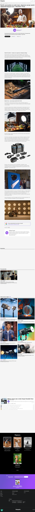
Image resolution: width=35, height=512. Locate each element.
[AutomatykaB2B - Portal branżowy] (18, 509)
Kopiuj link (18, 36)
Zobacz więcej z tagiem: (5, 296)
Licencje (13, 493)
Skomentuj (13, 36)
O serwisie (1, 496)
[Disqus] (17, 258)
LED (6, 227)
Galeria (25, 492)
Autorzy (1, 495)
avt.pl (23, 502)
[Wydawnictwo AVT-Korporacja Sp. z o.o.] (10, 502)
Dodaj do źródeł (7, 36)
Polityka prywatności (14, 494)
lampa (9, 227)
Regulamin (13, 492)
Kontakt (1, 492)
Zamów (17, 470)
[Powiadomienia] (2, 510)
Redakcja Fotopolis (12, 230)
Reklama (1, 493)
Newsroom (1, 494)
